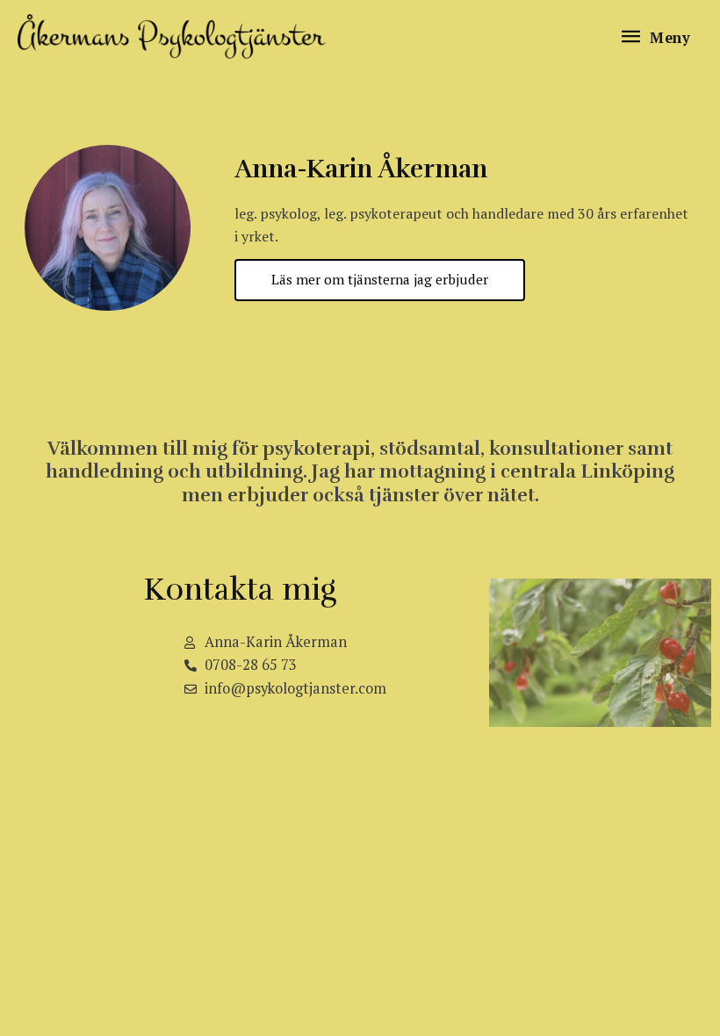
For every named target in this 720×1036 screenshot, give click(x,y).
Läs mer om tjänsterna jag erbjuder (379, 279)
